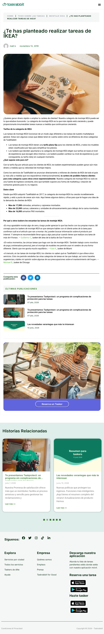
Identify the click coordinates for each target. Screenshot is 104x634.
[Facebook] (25, 539)
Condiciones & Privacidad (11, 628)
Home (10, 16)
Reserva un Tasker (52, 404)
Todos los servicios (13, 564)
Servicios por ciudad (14, 559)
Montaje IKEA (57, 16)
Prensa (40, 569)
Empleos (41, 564)
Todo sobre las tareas (31, 16)
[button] (99, 5)
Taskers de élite (11, 569)
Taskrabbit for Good (46, 574)
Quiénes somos (44, 559)
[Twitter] (31, 539)
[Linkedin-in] (50, 539)
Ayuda (7, 574)
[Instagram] (38, 539)
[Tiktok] (44, 539)
